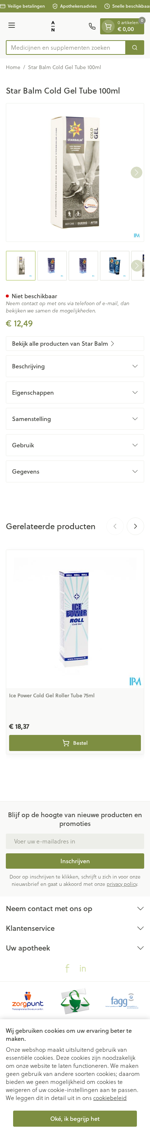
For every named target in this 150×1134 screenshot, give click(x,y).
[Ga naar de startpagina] (53, 26)
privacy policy (122, 884)
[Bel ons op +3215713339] (92, 26)
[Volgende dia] (135, 526)
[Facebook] (67, 968)
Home (13, 67)
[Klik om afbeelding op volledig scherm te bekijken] (75, 172)
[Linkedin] (82, 968)
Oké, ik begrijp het (75, 1118)
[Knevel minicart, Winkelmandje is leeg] (108, 26)
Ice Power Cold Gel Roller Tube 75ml (52, 695)
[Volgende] (136, 172)
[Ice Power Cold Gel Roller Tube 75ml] (75, 619)
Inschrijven (75, 861)
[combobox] (66, 47)
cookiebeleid (110, 1097)
